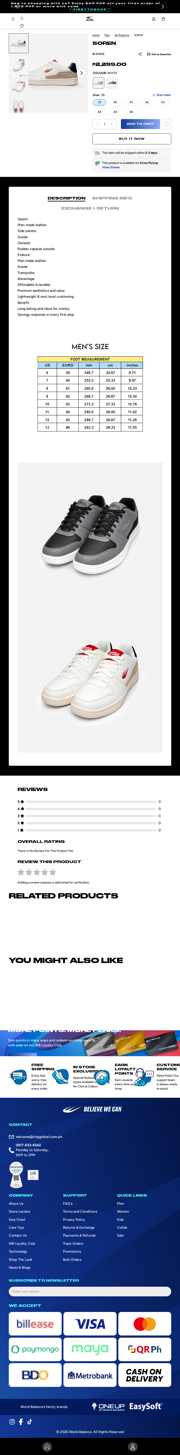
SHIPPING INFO (112, 198)
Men (107, 35)
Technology (18, 1251)
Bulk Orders (72, 1259)
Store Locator (20, 1211)
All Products (122, 35)
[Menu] (13, 19)
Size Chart (17, 1219)
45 (115, 112)
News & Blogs (19, 1267)
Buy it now (132, 139)
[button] (17, 6)
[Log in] (153, 19)
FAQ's (67, 1203)
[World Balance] (90, 19)
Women (123, 1211)
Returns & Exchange (79, 1227)
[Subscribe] (164, 1291)
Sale (120, 1235)
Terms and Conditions (80, 1211)
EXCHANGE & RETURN (90, 208)
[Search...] (22, 18)
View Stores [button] (111, 167)
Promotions (72, 1251)
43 (163, 102)
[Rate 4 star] (44, 872)
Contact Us (18, 1235)
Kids (120, 1219)
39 (99, 102)
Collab (122, 1227)
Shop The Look (20, 1259)
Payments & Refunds (79, 1235)
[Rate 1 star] (21, 872)
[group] (19, 43)
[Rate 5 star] (52, 872)
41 (131, 102)
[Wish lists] (22, 26)
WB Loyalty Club (22, 1243)
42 (147, 102)
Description (66, 198)
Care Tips (16, 1227)
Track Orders (73, 1243)
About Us (16, 1203)
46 (131, 112)
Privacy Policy (74, 1219)
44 (99, 112)
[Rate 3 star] (36, 872)
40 (115, 102)
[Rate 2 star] (28, 872)
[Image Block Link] (108, 1406)
